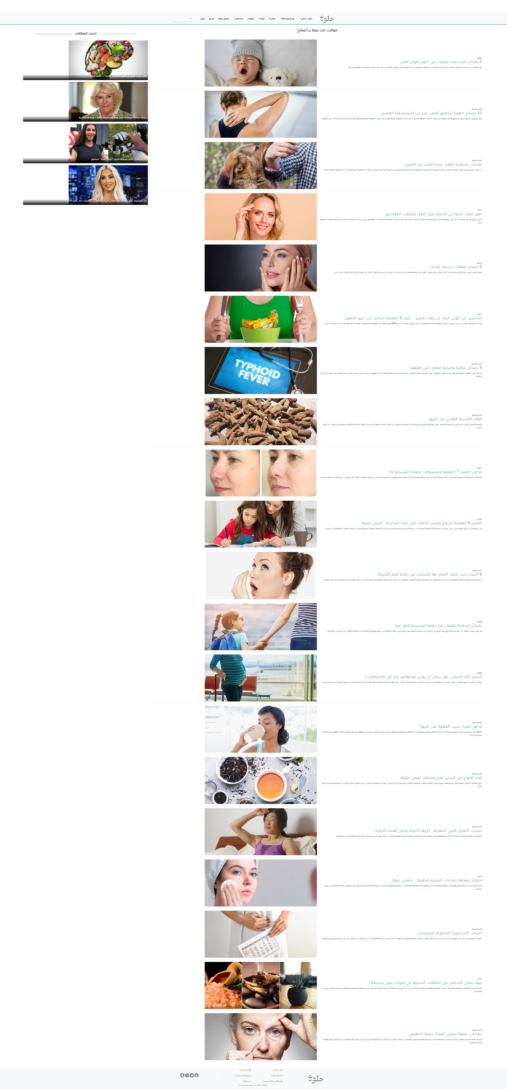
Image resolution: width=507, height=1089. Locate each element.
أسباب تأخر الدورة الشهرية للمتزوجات (449, 933)
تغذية (479, 519)
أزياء (262, 19)
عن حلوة (247, 1081)
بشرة (479, 210)
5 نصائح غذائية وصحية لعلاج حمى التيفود (446, 368)
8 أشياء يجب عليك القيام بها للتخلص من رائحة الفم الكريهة (430, 575)
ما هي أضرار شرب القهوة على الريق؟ (450, 727)
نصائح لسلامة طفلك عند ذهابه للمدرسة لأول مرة (438, 626)
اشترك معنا (277, 1076)
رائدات (479, 979)
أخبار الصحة (477, 109)
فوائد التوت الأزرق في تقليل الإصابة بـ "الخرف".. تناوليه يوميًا (118, 76)
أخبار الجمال (477, 571)
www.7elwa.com (246, 1085)
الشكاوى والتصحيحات (272, 1081)
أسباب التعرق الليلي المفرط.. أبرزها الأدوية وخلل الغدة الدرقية (428, 831)
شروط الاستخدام (243, 1076)
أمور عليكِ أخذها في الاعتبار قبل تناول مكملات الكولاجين (433, 214)
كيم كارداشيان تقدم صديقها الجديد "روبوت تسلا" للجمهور (119, 159)
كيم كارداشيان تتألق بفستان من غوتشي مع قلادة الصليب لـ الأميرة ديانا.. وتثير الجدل (107, 201)
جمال (273, 19)
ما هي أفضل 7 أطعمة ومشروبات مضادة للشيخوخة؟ (435, 472)
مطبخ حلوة (223, 19)
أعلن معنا (278, 1070)
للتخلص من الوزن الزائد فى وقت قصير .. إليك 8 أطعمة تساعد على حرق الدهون (413, 318)
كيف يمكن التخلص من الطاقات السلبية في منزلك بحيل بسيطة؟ (425, 983)
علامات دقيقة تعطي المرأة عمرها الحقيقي (445, 1034)
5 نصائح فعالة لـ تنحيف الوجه (456, 267)
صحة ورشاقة (288, 19)
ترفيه (251, 19)
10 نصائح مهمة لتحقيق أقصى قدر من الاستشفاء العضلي (431, 113)
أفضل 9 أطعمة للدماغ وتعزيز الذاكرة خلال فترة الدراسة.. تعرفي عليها (422, 523)
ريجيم (479, 263)
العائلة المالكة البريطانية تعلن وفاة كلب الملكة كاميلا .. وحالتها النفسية (113, 118)
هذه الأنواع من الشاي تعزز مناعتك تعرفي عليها (441, 778)
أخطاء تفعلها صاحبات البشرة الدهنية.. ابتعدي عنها (437, 881)
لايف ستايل (306, 19)
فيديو (211, 19)
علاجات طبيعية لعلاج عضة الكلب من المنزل (443, 165)
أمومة (479, 58)
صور (203, 19)
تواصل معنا (245, 1070)
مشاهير (239, 19)
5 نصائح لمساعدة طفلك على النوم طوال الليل (441, 62)
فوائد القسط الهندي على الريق (455, 419)
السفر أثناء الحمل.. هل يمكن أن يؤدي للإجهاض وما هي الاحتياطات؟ (423, 677)
